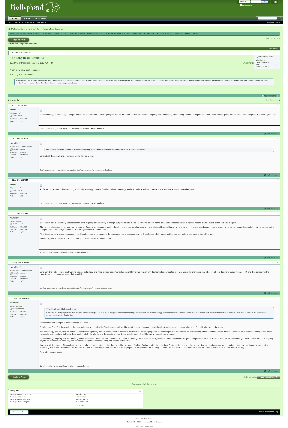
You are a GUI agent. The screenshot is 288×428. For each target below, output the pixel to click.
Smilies (78, 397)
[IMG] (78, 399)
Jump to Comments (262, 66)
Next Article (151, 384)
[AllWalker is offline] (265, 57)
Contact (261, 412)
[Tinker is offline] (16, 116)
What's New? (40, 19)
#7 (277, 298)
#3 (277, 138)
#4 (277, 180)
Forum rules (80, 406)
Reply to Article (18, 39)
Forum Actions (27, 22)
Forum (14, 19)
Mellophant (269, 412)
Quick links (40, 22)
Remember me (247, 5)
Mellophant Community (20, 29)
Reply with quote (270, 96)
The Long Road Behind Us (26, 44)
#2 (277, 105)
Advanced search (273, 22)
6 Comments (248, 63)
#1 (277, 53)
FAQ (10, 22)
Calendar (17, 22)
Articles (27, 19)
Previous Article (138, 384)
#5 (277, 213)
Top (277, 377)
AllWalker (16, 63)
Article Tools (273, 48)
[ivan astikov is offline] (18, 149)
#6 (277, 262)
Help (275, 2)
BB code (79, 394)
